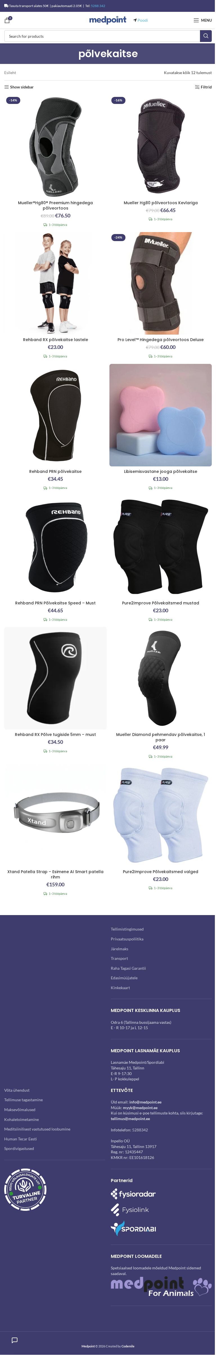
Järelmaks (119, 948)
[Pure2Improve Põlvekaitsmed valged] (160, 815)
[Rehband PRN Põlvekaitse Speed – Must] (55, 546)
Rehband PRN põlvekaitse (55, 471)
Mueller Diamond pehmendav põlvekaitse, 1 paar (160, 737)
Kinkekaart (120, 987)
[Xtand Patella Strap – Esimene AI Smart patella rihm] (55, 815)
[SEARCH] (206, 36)
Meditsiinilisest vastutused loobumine (37, 1129)
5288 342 (98, 6)
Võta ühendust (17, 1090)
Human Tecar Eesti (20, 1138)
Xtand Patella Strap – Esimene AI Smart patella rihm (55, 874)
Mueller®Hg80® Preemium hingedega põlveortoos (55, 205)
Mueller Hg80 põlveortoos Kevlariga (161, 203)
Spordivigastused (19, 1148)
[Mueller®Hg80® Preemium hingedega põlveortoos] (55, 146)
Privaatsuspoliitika (127, 938)
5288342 (140, 1129)
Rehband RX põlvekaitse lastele (55, 339)
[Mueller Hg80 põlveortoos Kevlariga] (160, 146)
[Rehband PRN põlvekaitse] (55, 415)
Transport (119, 958)
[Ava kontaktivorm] (14, 1340)
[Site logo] (108, 19)
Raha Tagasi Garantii (128, 968)
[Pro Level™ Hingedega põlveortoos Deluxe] (160, 283)
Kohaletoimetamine (21, 1119)
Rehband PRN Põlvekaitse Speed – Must (55, 603)
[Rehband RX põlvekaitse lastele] (55, 283)
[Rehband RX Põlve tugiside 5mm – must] (55, 678)
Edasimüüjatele (124, 977)
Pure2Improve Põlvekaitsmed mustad (160, 603)
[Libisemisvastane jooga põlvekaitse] (160, 415)
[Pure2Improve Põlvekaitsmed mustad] (160, 546)
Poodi (143, 20)
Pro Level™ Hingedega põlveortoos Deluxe (161, 339)
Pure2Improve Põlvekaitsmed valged (160, 872)
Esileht (10, 72)
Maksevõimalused (19, 1109)
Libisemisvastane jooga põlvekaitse (160, 471)
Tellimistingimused (127, 929)
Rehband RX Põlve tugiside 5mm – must (55, 734)
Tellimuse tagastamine (23, 1099)
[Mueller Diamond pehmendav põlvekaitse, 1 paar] (160, 678)
